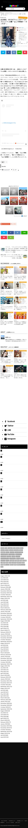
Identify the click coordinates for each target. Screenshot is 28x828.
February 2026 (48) (6, 587)
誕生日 (11, 564)
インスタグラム (4, 554)
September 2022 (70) (6, 664)
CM (6, 548)
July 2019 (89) (4, 735)
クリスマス (3, 556)
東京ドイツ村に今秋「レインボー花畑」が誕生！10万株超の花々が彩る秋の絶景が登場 (15, 467)
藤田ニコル (6, 564)
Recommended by (17, 215)
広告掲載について (20, 820)
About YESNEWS (4, 820)
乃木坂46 (12, 560)
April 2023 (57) (5, 651)
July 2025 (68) (4, 600)
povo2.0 (2, 550)
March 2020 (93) (5, 720)
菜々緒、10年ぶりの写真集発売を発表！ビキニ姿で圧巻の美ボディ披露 (7, 323)
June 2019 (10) (4, 737)
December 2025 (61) (6, 591)
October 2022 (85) (6, 662)
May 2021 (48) (4, 694)
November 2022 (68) (6, 660)
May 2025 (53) (4, 604)
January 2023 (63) (5, 656)
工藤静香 (3, 562)
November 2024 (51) (6, 615)
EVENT (5, 470)
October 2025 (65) (6, 594)
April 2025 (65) (5, 606)
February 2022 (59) (6, 677)
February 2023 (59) (6, 654)
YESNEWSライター (12, 820)
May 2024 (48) (4, 626)
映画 (10, 562)
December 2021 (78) (6, 681)
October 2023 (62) (6, 639)
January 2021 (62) (5, 701)
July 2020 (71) (4, 712)
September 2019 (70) (6, 731)
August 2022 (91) (5, 666)
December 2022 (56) (6, 658)
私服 (2, 564)
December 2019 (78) (6, 726)
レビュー (3, 560)
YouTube (10, 434)
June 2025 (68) (4, 602)
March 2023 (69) (5, 652)
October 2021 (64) (6, 684)
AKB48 (2, 548)
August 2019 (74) (5, 733)
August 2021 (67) (5, 688)
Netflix (17, 548)
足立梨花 (14, 224)
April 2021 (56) (5, 696)
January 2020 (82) (5, 724)
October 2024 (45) (6, 617)
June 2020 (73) (4, 714)
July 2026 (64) (4, 577)
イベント (12, 552)
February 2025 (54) (6, 609)
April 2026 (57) (5, 583)
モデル (22, 558)
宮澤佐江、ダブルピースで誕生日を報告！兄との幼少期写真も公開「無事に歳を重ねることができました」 (15, 515)
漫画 (23, 562)
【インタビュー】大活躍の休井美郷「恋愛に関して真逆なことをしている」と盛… (20, 278)
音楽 (2, 566)
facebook (11, 421)
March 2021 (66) (5, 697)
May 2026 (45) (4, 581)
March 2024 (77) (5, 630)
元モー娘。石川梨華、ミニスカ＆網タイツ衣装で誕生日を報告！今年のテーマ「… (20, 293)
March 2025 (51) (5, 607)
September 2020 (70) (6, 709)
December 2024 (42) (6, 613)
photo (21, 548)
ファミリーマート (4, 558)
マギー (18, 558)
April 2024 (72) (5, 628)
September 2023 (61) (6, 641)
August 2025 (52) (5, 598)
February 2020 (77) (6, 722)
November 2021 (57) (6, 682)
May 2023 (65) (4, 649)
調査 (15, 564)
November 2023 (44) (6, 637)
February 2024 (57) (6, 632)
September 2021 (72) (6, 686)
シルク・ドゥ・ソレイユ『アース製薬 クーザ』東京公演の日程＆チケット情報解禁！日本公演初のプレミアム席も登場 (15, 507)
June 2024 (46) (4, 624)
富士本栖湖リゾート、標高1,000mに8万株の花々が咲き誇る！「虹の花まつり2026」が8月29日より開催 (15, 483)
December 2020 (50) (6, 703)
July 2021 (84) (4, 690)
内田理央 (17, 560)
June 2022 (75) (4, 669)
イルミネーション (19, 552)
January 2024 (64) (5, 634)
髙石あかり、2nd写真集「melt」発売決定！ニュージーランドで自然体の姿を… (7, 361)
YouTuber (16, 550)
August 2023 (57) (5, 643)
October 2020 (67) (6, 707)
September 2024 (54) (6, 619)
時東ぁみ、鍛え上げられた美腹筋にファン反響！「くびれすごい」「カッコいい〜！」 (15, 475)
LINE (9, 430)
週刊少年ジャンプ (21, 564)
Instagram (11, 439)
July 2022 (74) (4, 667)
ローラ (7, 560)
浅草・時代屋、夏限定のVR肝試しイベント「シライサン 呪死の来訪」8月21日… (20, 376)
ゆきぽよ (3, 552)
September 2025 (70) (6, 596)
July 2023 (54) (4, 645)
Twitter (10, 426)
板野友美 (19, 562)
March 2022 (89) (5, 675)
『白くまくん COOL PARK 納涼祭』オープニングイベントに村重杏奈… (7, 308)
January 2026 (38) (5, 589)
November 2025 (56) (6, 592)
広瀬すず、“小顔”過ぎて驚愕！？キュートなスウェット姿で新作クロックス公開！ (7, 293)
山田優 (24, 560)
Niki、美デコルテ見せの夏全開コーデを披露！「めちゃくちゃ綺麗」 (7, 278)
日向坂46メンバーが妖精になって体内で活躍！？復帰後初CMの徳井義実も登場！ (20, 323)
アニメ (7, 552)
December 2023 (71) (6, 636)
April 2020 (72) (5, 718)
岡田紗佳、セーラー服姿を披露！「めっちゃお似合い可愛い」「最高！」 (15, 451)
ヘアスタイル (12, 558)
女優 (21, 560)
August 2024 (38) (5, 621)
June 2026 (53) (4, 579)
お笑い (21, 550)
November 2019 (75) (6, 727)
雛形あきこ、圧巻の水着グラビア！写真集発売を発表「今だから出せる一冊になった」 (15, 458)
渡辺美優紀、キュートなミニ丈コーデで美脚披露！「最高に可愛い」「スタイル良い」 (15, 499)
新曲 (7, 562)
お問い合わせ (17, 822)
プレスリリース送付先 (10, 822)
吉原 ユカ (8, 337)
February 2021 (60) (6, 699)
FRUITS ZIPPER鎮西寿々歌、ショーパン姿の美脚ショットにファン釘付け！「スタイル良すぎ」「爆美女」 (15, 491)
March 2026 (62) (5, 585)
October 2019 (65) (6, 729)
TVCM (7, 550)
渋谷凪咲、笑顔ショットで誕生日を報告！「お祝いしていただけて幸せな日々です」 (20, 361)
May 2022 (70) (4, 671)
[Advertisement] (14, 63)
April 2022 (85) (5, 673)
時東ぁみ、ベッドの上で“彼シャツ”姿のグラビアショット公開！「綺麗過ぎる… (20, 308)
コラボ (13, 556)
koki (14, 548)
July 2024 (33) (4, 622)
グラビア (9, 556)
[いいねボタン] (3, 162)
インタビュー (11, 554)
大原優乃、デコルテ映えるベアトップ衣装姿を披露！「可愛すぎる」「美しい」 (7, 376)
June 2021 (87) (4, 692)
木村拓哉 (14, 562)
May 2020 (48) (4, 716)
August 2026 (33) (5, 576)
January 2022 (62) (5, 679)
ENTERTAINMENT (6, 224)
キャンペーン (18, 554)
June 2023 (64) (4, 647)
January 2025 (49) (5, 611)
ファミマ (18, 556)
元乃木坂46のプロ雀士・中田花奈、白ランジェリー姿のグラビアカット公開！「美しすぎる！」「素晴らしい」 (15, 523)
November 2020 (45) (6, 705)
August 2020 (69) (5, 711)
